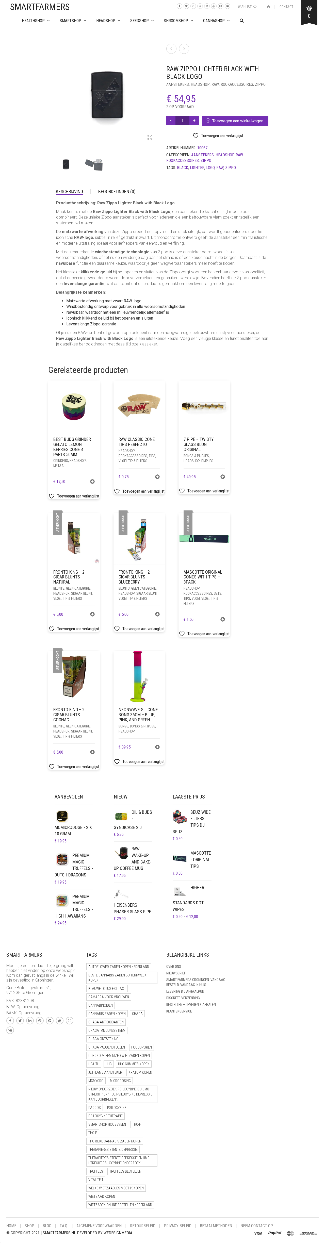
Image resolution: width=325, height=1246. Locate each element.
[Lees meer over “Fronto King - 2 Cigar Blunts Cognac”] (92, 753)
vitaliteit (95, 1180)
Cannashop (214, 20)
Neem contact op (256, 1225)
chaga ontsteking (103, 1039)
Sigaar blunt (81, 593)
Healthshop (33, 20)
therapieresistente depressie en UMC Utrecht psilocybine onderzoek (119, 1160)
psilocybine (116, 1108)
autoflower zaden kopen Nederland (118, 967)
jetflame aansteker (105, 1072)
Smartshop (70, 20)
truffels (95, 1171)
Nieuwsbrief (176, 973)
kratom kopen (140, 1072)
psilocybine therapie (105, 1116)
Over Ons (173, 967)
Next (156, 89)
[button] (92, 482)
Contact (286, 7)
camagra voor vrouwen (108, 997)
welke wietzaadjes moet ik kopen (116, 1188)
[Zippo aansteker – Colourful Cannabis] (171, 49)
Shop (29, 1225)
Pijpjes (207, 461)
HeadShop (105, 20)
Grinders (60, 461)
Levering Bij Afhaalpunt (186, 991)
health (93, 1064)
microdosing (120, 1081)
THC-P (92, 1133)
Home (11, 1225)
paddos (94, 1108)
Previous (58, 89)
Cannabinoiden (100, 1005)
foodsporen (141, 1047)
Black (182, 167)
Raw (219, 167)
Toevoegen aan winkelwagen (237, 121)
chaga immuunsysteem (106, 1030)
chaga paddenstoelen (106, 1047)
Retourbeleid (142, 1225)
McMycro (96, 1081)
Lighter (197, 167)
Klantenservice (179, 1011)
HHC (109, 1064)
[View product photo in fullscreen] (150, 137)
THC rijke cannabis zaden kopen (114, 1141)
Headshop (200, 84)
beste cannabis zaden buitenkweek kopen (117, 977)
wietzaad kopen (101, 1196)
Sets (217, 593)
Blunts (58, 588)
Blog (47, 1225)
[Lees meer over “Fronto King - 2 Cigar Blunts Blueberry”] (157, 615)
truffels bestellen (125, 1171)
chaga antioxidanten (106, 1022)
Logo (210, 167)
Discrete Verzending (183, 998)
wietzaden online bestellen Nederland (120, 1205)
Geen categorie (78, 588)
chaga (137, 1014)
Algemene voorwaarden (99, 1225)
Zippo (260, 84)
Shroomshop (176, 20)
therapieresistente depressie (113, 1150)
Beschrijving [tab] (69, 191)
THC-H (136, 1124)
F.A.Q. (64, 1225)
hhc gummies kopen (134, 1064)
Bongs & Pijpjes (196, 456)
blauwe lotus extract (107, 989)
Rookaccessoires (237, 84)
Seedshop (139, 20)
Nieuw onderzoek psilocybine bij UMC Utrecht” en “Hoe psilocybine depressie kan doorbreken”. (120, 1094)
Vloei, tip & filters (133, 461)
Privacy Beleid (177, 1225)
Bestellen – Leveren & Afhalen (191, 1005)
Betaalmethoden (216, 1225)
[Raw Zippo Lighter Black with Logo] (184, 49)
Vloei (196, 598)
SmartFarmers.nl (59, 1233)
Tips (152, 456)
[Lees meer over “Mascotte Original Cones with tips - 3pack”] (222, 620)
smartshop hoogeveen (107, 1124)
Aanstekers (177, 84)
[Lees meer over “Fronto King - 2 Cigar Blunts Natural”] (92, 615)
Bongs (123, 726)
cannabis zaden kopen (107, 1014)
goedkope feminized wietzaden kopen (119, 1056)
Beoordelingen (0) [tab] (117, 191)
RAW (215, 84)
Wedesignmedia (118, 1233)
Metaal (59, 466)
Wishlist (245, 7)
